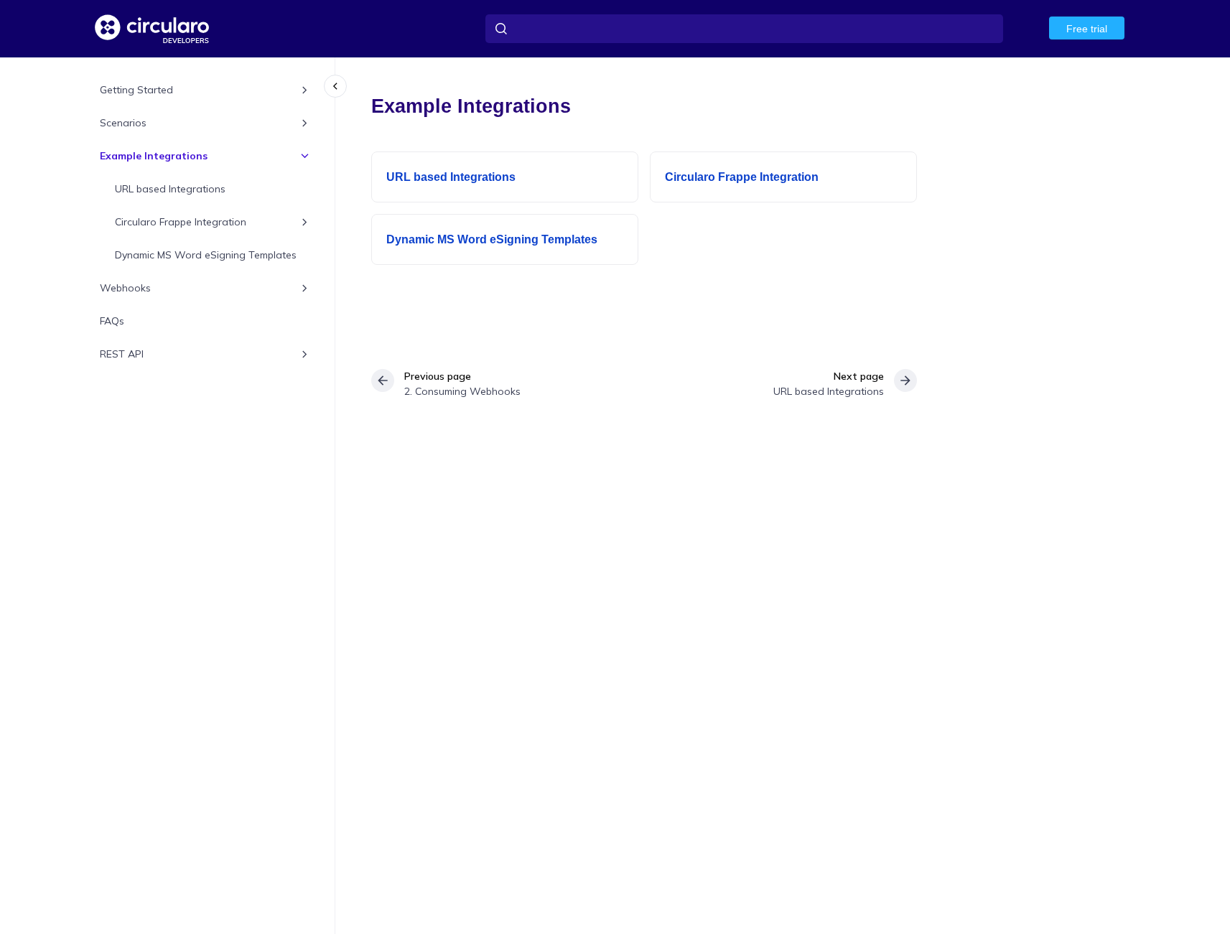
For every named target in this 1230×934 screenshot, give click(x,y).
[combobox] (744, 28)
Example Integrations (154, 155)
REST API (122, 353)
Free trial (1086, 28)
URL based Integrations (170, 188)
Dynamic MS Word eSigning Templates (206, 254)
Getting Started (136, 89)
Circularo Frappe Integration (180, 221)
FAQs (112, 320)
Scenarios (123, 122)
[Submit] (501, 28)
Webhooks (125, 287)
